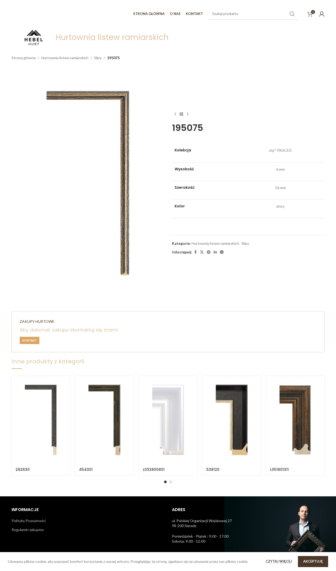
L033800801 (154, 469)
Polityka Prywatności (29, 520)
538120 (212, 469)
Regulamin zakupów (28, 529)
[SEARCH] (292, 14)
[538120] (231, 420)
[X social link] (201, 252)
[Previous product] (175, 114)
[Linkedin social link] (215, 252)
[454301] (104, 420)
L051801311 (279, 469)
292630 (22, 469)
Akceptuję (313, 561)
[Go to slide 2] (170, 482)
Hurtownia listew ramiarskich (64, 57)
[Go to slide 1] (165, 482)
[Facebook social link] (195, 252)
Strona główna (24, 57)
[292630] (41, 420)
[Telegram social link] (221, 252)
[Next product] (188, 114)
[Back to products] (181, 114)
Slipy (98, 57)
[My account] (322, 14)
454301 (86, 469)
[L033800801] (168, 420)
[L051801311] (295, 420)
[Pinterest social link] (208, 252)
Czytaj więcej (279, 561)
